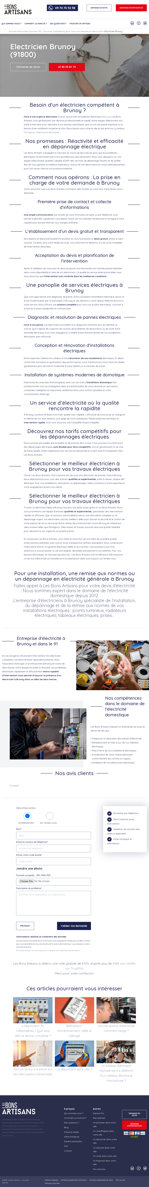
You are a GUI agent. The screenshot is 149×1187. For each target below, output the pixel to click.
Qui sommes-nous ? (11, 23)
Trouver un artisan (79, 23)
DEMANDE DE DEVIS (99, 8)
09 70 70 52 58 (65, 8)
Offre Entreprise (71, 1136)
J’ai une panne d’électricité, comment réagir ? (116, 1028)
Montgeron (29, 132)
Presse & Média (71, 1132)
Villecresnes (42, 132)
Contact (68, 1150)
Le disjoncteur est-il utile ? (74, 1069)
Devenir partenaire (73, 1141)
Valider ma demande (74, 926)
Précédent (25, 926)
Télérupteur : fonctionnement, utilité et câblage (74, 1031)
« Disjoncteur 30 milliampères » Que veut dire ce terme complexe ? (33, 1031)
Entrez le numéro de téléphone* (32, 842)
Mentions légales (51, 1180)
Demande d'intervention (131, 8)
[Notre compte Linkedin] (132, 23)
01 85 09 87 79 (67, 67)
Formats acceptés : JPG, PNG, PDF (33, 875)
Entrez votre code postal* (29, 855)
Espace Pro (98, 1113)
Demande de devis (28, 67)
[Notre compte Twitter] (145, 23)
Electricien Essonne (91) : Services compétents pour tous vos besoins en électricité (60, 31)
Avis (66, 1146)
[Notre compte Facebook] (138, 23)
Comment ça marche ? (35, 23)
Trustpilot (14, 785)
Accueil (12, 31)
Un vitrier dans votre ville (104, 1156)
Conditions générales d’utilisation (74, 1180)
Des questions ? (58, 23)
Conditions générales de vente (101, 1180)
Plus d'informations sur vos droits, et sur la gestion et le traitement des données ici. (48, 950)
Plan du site (120, 1180)
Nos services (99, 1169)
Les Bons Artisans (14, 1180)
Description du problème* (29, 888)
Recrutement (99, 1118)
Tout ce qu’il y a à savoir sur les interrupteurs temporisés (32, 1071)
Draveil (55, 132)
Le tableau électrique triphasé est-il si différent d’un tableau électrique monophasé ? (116, 1073)
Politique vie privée (52, 1183)
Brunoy (106, 116)
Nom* (19, 829)
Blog (66, 1127)
